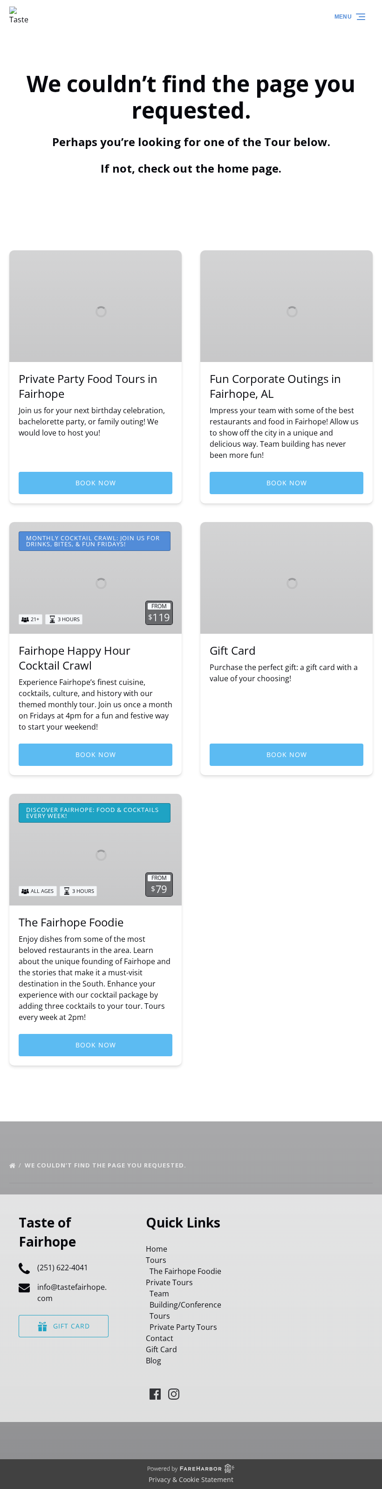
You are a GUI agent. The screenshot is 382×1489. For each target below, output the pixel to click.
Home (156, 1249)
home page (248, 168)
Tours (156, 1260)
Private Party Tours (183, 1327)
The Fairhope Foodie (71, 922)
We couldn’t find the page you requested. (106, 1165)
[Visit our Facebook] (155, 1394)
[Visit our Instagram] (173, 1394)
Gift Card (233, 650)
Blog (153, 1360)
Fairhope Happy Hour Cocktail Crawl (74, 658)
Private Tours (169, 1282)
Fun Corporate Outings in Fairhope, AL (275, 386)
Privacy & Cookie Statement (191, 1479)
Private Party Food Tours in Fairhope (88, 386)
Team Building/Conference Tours (185, 1304)
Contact (159, 1338)
